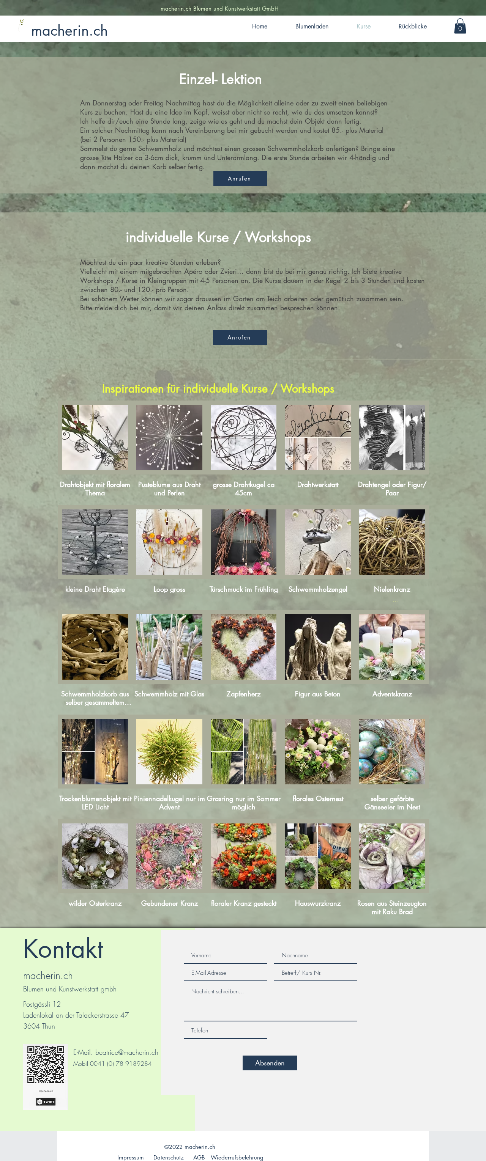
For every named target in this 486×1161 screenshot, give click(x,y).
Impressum (130, 1157)
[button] (460, 26)
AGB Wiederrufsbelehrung (228, 1157)
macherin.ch (69, 30)
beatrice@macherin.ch (126, 1052)
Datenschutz (168, 1157)
